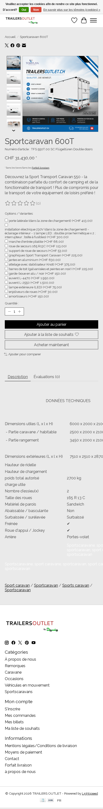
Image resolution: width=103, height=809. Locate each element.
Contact (12, 758)
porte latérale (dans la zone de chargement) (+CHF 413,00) (50, 221)
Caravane (13, 672)
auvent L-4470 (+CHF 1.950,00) (31, 278)
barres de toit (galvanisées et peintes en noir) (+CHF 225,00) (51, 269)
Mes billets (14, 722)
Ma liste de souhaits (22, 728)
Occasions (14, 678)
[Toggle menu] (93, 20)
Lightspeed (90, 793)
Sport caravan (17, 585)
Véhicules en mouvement (27, 685)
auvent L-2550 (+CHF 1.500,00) (31, 282)
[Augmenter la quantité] (19, 311)
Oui (24, 10)
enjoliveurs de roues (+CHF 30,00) (33, 292)
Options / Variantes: (19, 213)
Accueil (10, 37)
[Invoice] (43, 800)
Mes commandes (20, 715)
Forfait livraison (40, 167)
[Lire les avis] (20, 203)
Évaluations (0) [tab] (47, 376)
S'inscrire (12, 709)
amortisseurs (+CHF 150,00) (29, 296)
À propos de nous (20, 659)
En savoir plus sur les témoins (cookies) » (71, 10)
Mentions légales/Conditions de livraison (41, 745)
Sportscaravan (18, 590)
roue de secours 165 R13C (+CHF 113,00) (38, 246)
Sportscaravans (19, 691)
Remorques (15, 666)
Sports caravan (75, 585)
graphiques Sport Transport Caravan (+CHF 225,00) (45, 255)
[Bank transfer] (51, 800)
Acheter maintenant (51, 345)
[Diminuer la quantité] (9, 311)
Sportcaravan (46, 585)
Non (36, 10)
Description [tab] (18, 376)
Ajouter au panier (51, 324)
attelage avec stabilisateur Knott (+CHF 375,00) (42, 264)
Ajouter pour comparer (24, 354)
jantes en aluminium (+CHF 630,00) (35, 260)
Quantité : (12, 303)
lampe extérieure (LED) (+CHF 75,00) (35, 287)
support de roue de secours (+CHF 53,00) (38, 251)
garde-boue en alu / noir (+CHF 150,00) (37, 273)
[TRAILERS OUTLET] (23, 20)
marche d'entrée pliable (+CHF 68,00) (36, 241)
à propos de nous (20, 771)
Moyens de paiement (23, 752)
